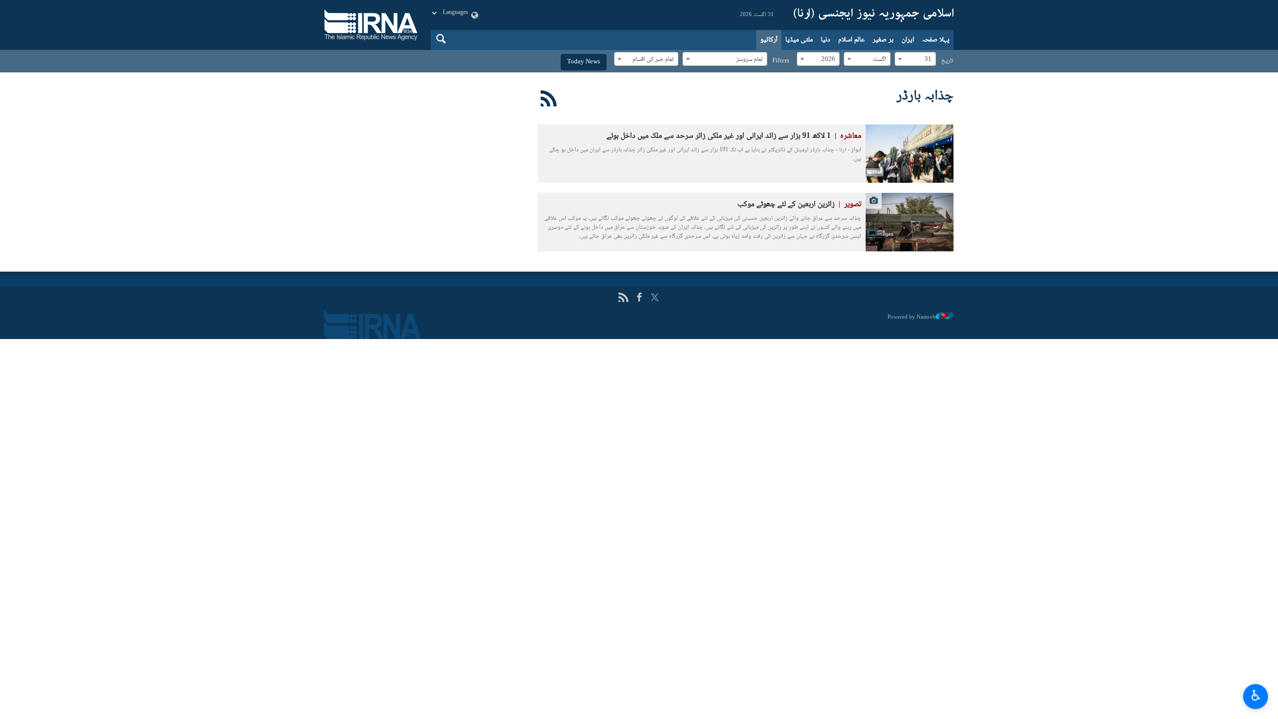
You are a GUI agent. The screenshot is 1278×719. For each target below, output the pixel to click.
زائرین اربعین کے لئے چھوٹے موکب (799, 204)
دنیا (825, 40)
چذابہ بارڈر (925, 96)
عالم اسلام (851, 40)
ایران (908, 40)
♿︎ (1256, 695)
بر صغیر (883, 40)
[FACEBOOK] (639, 298)
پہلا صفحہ (936, 40)
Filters (780, 60)
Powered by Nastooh (912, 317)
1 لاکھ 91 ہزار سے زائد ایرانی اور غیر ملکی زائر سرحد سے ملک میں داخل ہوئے (734, 136)
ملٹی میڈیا (799, 40)
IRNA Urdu (874, 15)
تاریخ (947, 60)
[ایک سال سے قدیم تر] (910, 153)
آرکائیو (768, 40)
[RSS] (549, 100)
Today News (583, 61)
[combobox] (915, 59)
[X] (654, 298)
